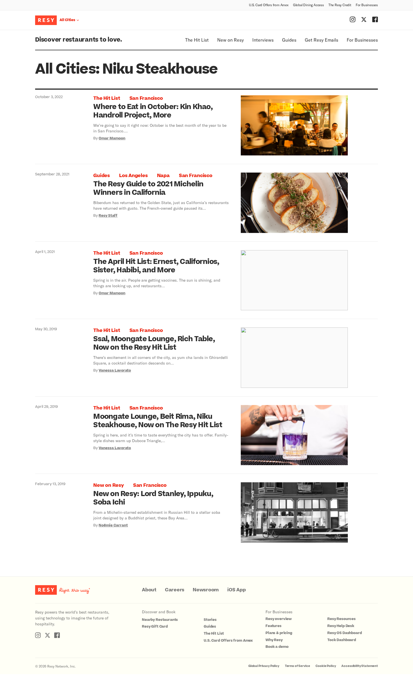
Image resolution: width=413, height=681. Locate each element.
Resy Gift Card (155, 626)
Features (274, 625)
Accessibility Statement (359, 666)
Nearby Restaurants (160, 619)
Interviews (263, 39)
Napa (163, 175)
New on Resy (230, 39)
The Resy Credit (339, 5)
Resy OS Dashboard (344, 632)
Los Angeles (133, 175)
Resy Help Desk (340, 625)
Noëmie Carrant (113, 525)
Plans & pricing (279, 632)
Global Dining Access (308, 5)
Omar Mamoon (112, 138)
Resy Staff (108, 215)
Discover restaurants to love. (78, 40)
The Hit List (197, 39)
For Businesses (367, 5)
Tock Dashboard (341, 639)
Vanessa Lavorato (115, 370)
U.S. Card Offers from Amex (269, 5)
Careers (174, 590)
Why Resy (274, 639)
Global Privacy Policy (263, 666)
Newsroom (206, 590)
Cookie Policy (326, 666)
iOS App (236, 590)
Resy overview (279, 618)
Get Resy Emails (321, 39)
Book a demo (277, 646)
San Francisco (146, 98)
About (149, 590)
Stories (210, 619)
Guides (289, 39)
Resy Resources (341, 618)
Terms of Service (297, 666)
